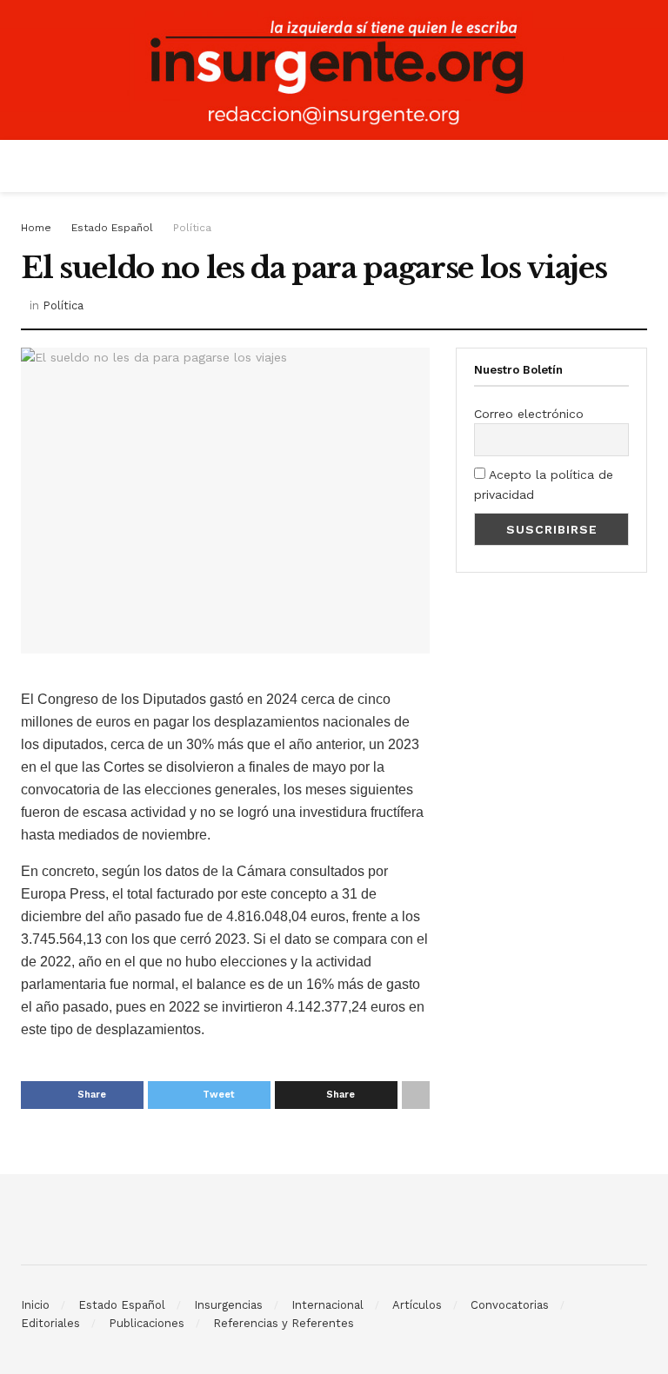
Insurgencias (228, 1304)
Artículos (417, 1304)
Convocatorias (510, 1304)
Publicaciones (146, 1323)
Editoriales (50, 1323)
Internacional (327, 1304)
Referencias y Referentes (283, 1323)
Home (36, 228)
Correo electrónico (529, 414)
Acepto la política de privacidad (543, 484)
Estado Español (112, 228)
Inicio (35, 1304)
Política (192, 228)
